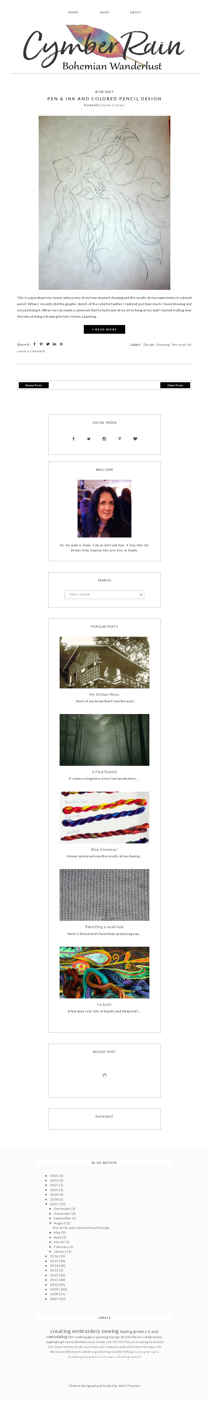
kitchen (81, 1342)
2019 (54, 1194)
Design (149, 344)
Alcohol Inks (131, 1347)
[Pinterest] (119, 438)
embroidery (86, 1331)
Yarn (149, 1351)
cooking (80, 1337)
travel (153, 1331)
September (63, 1218)
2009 (54, 1289)
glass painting (98, 1337)
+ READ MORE (104, 329)
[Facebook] (73, 438)
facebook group (78, 1356)
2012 (54, 1275)
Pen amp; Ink (182, 344)
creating (60, 1331)
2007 (54, 1299)
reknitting (123, 1356)
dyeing (126, 1331)
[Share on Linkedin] (55, 344)
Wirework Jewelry (80, 1351)
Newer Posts (33, 385)
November (62, 1213)
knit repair (108, 1356)
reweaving (113, 1347)
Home (73, 12)
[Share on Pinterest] (41, 344)
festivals (97, 1347)
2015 (54, 1261)
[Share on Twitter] (48, 344)
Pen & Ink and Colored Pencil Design (104, 98)
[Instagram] (104, 438)
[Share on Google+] (62, 344)
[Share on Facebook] (35, 344)
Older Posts (175, 385)
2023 (54, 1180)
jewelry (140, 1331)
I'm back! (104, 1005)
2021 (54, 1185)
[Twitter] (88, 438)
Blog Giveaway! (104, 850)
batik (155, 1351)
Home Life (104, 1342)
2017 (54, 1204)
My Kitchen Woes (104, 695)
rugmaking (54, 1342)
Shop (104, 12)
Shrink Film (121, 1342)
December (62, 1209)
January (60, 1251)
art (132, 1342)
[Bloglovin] (135, 438)
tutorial (135, 1356)
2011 (54, 1280)
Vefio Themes (129, 1386)
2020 (54, 1190)
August (60, 1223)
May (57, 1232)
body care (82, 1347)
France (68, 1342)
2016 (54, 1256)
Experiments (64, 1347)
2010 (54, 1285)
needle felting (122, 1351)
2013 (54, 1270)
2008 (54, 1294)
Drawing (162, 344)
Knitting (139, 1351)
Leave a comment (31, 351)
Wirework (57, 1351)
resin (91, 1342)
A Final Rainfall (104, 772)
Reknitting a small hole (104, 927)
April (58, 1237)
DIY (70, 1337)
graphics (94, 1356)
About (136, 12)
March (59, 1242)
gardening (102, 1351)
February (61, 1247)
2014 (54, 1266)
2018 (54, 1199)
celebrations (152, 1337)
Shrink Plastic (131, 1337)
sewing (110, 1331)
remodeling (57, 1336)
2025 (54, 1176)
